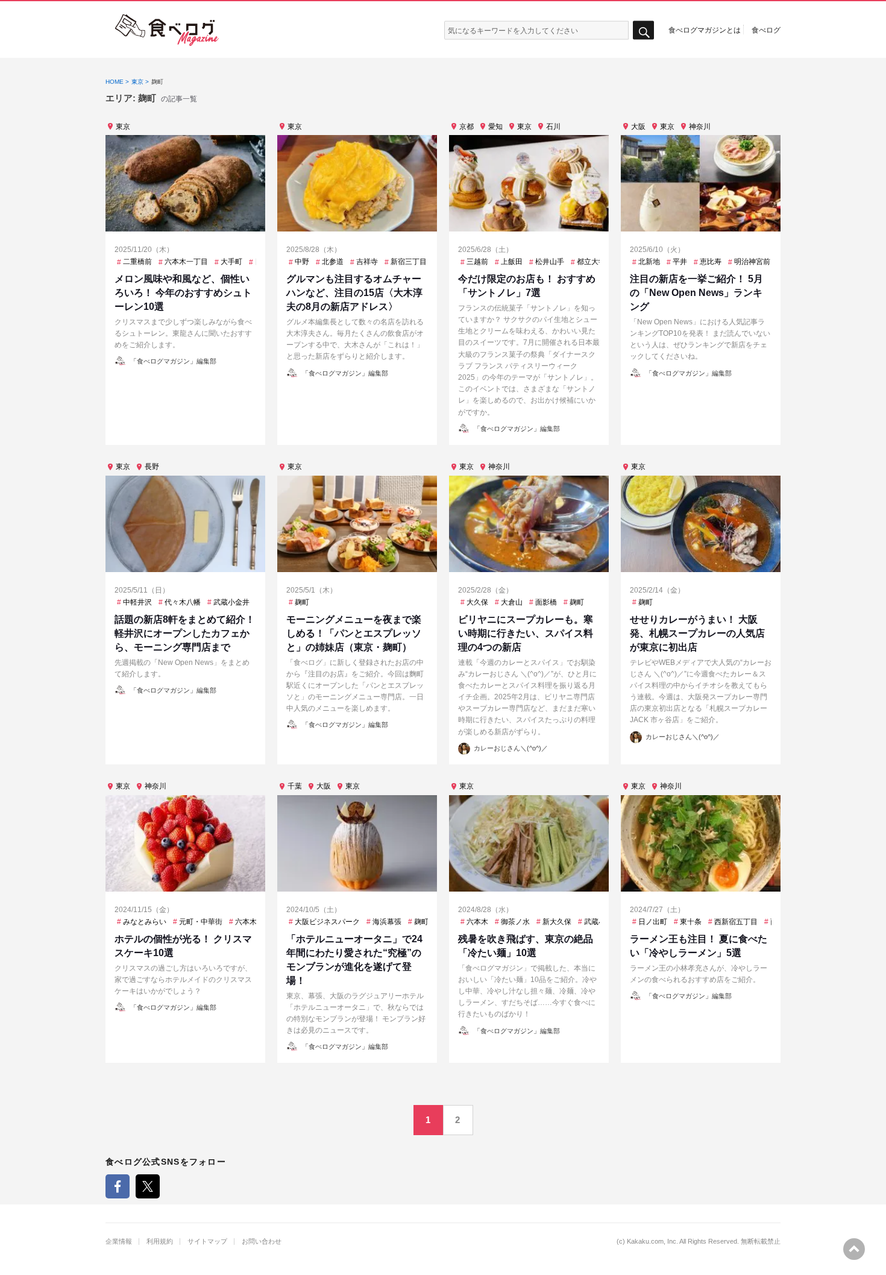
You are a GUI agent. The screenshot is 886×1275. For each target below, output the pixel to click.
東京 (123, 126)
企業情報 (118, 1241)
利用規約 (159, 1241)
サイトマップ (207, 1241)
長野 (152, 466)
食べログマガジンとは (704, 29)
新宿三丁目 (409, 261)
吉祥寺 (367, 261)
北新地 (649, 261)
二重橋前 (137, 261)
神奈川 (700, 126)
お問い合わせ (261, 1241)
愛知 (495, 126)
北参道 (333, 261)
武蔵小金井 (231, 602)
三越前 (477, 261)
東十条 (691, 922)
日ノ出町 (652, 922)
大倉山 (512, 602)
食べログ (766, 29)
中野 (302, 261)
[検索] (643, 30)
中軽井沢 (137, 602)
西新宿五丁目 (736, 922)
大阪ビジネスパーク (327, 922)
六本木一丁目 (186, 261)
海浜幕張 (386, 922)
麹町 (302, 602)
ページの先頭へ (854, 1249)
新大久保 (556, 922)
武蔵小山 (598, 922)
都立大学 (591, 261)
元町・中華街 (200, 922)
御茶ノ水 (515, 922)
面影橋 (546, 602)
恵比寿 (710, 261)
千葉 (294, 786)
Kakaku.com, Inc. (652, 1241)
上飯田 (512, 261)
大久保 (477, 602)
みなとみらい (144, 922)
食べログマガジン (167, 30)
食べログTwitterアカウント (148, 1186)
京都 (466, 126)
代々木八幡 (183, 602)
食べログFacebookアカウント (117, 1186)
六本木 (246, 922)
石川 (553, 126)
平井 (680, 261)
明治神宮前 (752, 261)
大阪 (638, 126)
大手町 (231, 261)
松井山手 (549, 261)
